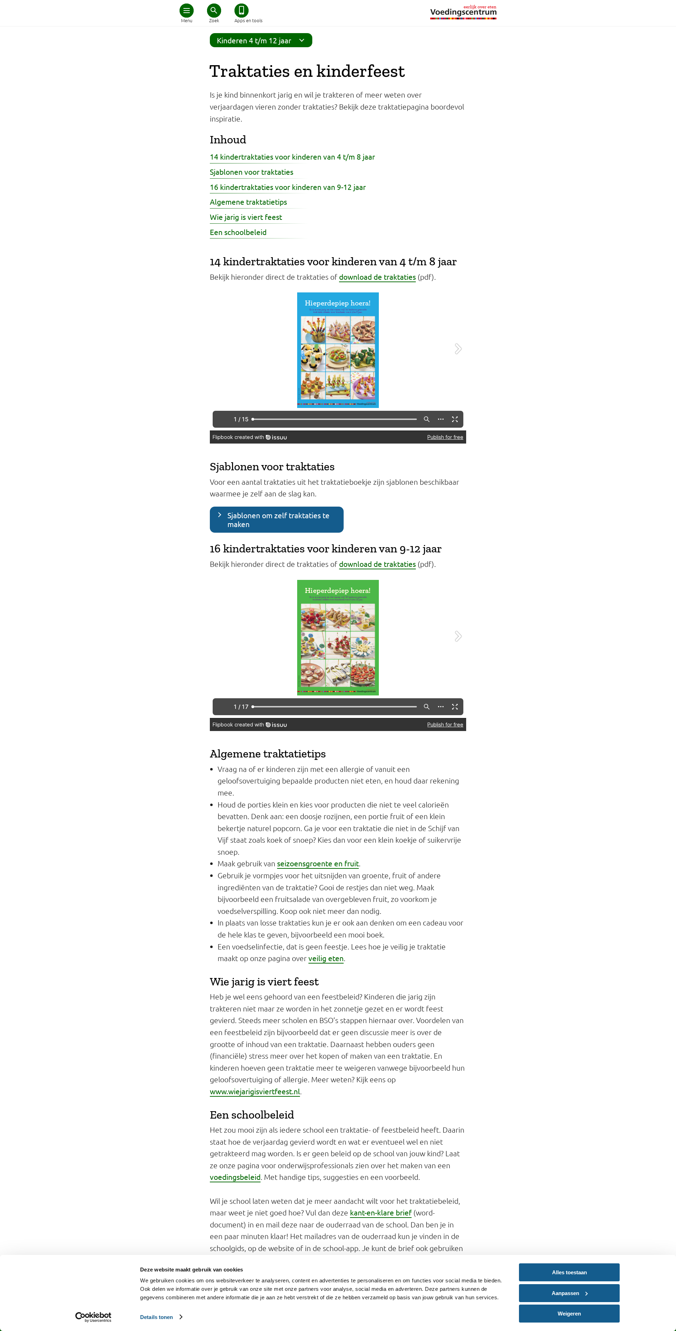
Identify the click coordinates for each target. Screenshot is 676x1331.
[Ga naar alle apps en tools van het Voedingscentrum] (241, 11)
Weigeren (569, 1314)
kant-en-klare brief (381, 1212)
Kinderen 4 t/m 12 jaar (254, 40)
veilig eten (326, 957)
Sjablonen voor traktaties (251, 171)
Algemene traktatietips (248, 201)
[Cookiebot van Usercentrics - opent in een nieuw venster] (93, 1317)
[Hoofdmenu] (187, 11)
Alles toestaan (569, 1272)
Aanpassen (565, 1293)
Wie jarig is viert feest (246, 216)
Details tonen (156, 1317)
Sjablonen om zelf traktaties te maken (278, 519)
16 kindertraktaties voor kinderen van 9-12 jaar (288, 186)
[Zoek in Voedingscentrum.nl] (214, 11)
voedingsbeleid (235, 1176)
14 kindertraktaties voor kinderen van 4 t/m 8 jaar (292, 156)
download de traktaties (377, 276)
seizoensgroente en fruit (318, 863)
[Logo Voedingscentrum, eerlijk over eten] (463, 12)
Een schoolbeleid (238, 231)
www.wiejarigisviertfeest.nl (255, 1091)
